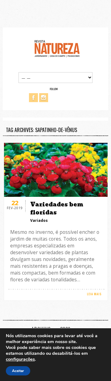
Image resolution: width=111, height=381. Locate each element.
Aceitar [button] (18, 370)
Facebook (33, 97)
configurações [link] (20, 359)
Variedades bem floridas (56, 208)
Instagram (43, 97)
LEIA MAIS (94, 294)
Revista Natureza (57, 48)
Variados (39, 220)
